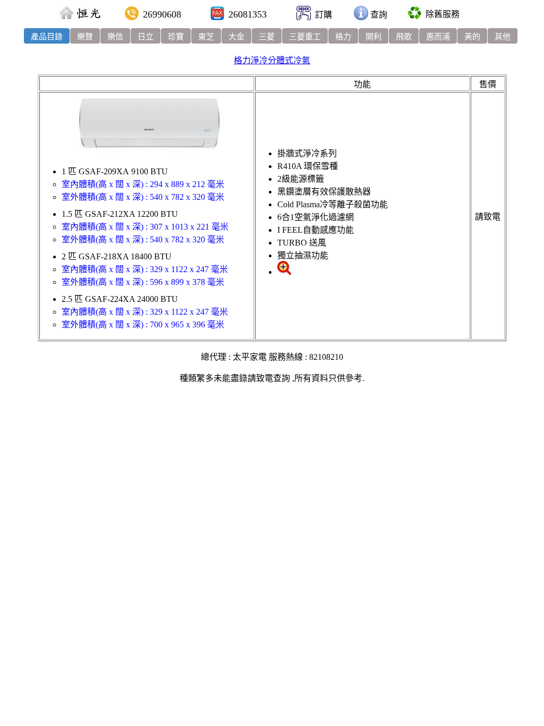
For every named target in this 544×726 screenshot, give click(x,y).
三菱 (267, 36)
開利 (373, 36)
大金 (236, 36)
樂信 (115, 36)
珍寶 (176, 36)
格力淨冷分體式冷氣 (272, 60)
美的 (472, 36)
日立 (146, 36)
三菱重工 (305, 36)
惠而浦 (438, 36)
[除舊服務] (414, 14)
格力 (343, 36)
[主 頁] (67, 14)
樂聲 (85, 36)
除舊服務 (443, 14)
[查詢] (361, 14)
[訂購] (303, 14)
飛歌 (404, 36)
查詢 (378, 14)
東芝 (206, 36)
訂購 (323, 14)
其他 (503, 36)
